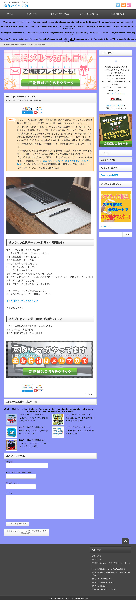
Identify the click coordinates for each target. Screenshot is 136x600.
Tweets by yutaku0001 (109, 175)
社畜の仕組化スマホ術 (99, 586)
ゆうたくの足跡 (16, 6)
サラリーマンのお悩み (60, 14)
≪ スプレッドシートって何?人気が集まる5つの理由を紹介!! (26, 532)
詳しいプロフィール (116, 93)
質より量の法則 (117, 14)
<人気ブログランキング (115, 105)
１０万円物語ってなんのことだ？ (22, 301)
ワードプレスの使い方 (89, 14)
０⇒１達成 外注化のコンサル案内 (105, 590)
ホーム (10, 14)
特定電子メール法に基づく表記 (103, 582)
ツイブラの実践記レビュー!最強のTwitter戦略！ (108, 569)
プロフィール (31, 14)
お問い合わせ (96, 556)
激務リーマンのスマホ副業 (101, 579)
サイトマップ (96, 559)
